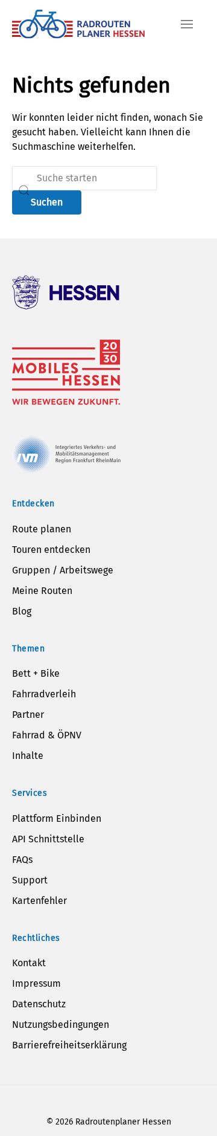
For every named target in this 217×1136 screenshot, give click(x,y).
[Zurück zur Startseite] (78, 24)
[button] (187, 24)
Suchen (47, 202)
